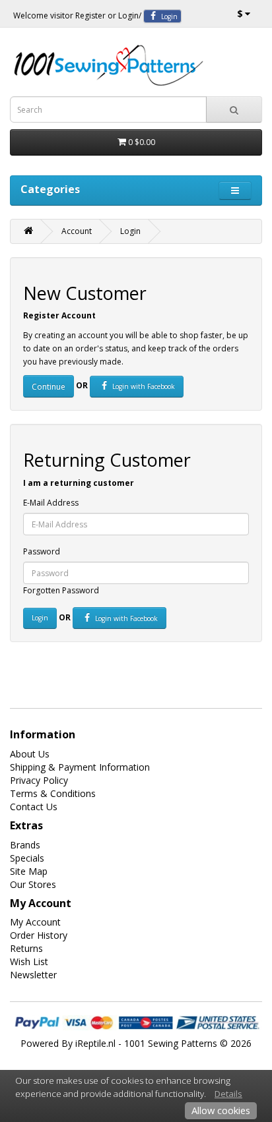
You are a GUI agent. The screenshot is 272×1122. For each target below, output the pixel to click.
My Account (35, 922)
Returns (26, 948)
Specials (27, 858)
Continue (48, 386)
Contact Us (33, 806)
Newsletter (33, 974)
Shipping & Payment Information (80, 767)
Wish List (29, 961)
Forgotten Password (61, 590)
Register (90, 15)
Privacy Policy (39, 780)
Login (128, 15)
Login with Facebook (142, 386)
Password (41, 551)
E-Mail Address (51, 502)
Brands (25, 845)
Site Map (29, 871)
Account (76, 231)
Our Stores (33, 884)
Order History (38, 935)
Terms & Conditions (53, 793)
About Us (30, 754)
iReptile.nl (95, 1043)
